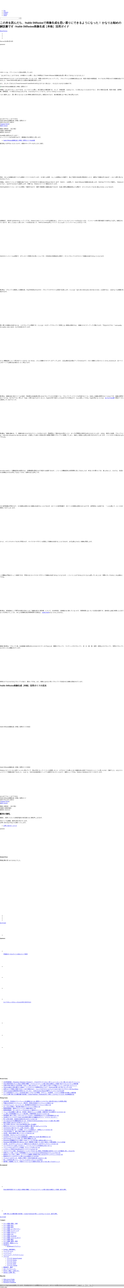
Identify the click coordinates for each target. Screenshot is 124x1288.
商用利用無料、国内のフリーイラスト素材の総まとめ (19, 1108)
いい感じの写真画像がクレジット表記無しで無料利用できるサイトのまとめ (26, 1113)
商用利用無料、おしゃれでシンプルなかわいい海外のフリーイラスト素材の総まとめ (29, 1110)
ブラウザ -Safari (11, 1263)
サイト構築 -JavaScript (9, 1236)
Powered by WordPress (9, 1282)
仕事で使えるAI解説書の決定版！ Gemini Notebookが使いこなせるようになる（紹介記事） (30, 1213)
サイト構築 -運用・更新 (10, 1241)
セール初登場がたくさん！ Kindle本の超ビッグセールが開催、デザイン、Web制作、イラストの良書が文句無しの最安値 (39, 1092)
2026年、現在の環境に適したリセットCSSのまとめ (18, 1133)
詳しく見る (89, 1285)
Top (4, 10)
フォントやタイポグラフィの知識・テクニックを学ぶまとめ (21, 1147)
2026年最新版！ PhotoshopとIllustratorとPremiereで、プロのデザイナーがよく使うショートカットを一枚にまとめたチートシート (41, 1082)
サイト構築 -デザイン (9, 1232)
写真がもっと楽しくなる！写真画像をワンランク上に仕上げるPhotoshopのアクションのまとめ (31, 1152)
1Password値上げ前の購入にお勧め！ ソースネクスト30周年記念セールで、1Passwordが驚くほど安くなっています (37, 1087)
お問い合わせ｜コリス (10, 825)
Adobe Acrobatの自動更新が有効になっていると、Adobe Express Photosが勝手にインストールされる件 (33, 1091)
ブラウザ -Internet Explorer (14, 1258)
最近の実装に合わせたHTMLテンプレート (16, 1122)
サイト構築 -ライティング (11, 1230)
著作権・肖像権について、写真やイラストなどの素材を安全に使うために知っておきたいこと (31, 1161)
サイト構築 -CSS (8, 1234)
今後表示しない (81, 1285)
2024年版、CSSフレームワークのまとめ (15, 1135)
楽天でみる (3, 125)
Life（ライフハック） (9, 1269)
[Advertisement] (62, 58)
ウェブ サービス (8, 1251)
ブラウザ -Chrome (12, 1265)
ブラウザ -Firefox (12, 1260)
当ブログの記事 (109, 398)
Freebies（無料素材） (9, 1249)
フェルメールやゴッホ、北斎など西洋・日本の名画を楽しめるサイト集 (25, 1158)
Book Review (3, 31)
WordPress (6, 1244)
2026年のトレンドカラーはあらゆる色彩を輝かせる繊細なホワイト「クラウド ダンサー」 (30, 1117)
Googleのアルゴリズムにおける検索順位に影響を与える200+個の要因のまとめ (27, 1136)
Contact (5, 13)
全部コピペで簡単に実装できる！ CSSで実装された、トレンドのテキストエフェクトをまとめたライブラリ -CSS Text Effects (40, 1089)
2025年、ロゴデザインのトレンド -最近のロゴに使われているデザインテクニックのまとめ (30, 1144)
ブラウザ (6, 1256)
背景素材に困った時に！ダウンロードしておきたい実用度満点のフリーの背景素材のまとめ (31, 1115)
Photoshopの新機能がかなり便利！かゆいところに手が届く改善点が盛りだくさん (27, 1140)
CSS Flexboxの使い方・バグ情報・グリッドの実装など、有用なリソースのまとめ (27, 1129)
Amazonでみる (4, 124)
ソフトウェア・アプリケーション (13, 1254)
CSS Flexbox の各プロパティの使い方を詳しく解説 (18, 1128)
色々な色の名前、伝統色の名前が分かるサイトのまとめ (20, 1119)
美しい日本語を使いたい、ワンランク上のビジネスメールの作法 (23, 1160)
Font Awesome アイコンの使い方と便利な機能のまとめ (19, 1138)
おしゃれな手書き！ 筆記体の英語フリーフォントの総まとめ (21, 1106)
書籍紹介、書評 (8, 1267)
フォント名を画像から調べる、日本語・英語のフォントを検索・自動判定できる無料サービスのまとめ (34, 1112)
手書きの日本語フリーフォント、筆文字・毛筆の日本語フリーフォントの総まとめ (28, 1103)
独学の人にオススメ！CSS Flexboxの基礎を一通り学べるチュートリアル (25, 1126)
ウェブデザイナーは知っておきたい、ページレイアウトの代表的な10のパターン (27, 1145)
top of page (3, 923)
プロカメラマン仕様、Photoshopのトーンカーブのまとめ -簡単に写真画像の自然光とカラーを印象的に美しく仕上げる (39, 1151)
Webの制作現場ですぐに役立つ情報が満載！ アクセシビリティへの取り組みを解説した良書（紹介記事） (35, 1189)
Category (5, 12)
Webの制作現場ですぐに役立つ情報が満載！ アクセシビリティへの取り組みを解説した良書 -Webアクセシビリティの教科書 (40, 1083)
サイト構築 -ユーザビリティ (11, 1229)
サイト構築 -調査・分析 (10, 1223)
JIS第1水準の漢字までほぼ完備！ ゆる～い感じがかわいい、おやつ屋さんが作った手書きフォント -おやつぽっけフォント (40, 1085)
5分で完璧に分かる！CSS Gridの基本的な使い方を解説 (19, 1124)
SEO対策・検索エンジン (10, 1243)
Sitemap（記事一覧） (9, 1272)
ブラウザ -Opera (11, 1262)
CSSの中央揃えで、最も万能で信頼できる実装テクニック (20, 1131)
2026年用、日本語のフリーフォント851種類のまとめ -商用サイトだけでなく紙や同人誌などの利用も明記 (35, 1101)
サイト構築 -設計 (8, 1225)
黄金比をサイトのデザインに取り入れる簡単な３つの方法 (20, 1156)
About (5, 15)
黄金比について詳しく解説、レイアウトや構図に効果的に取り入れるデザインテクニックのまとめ (33, 1154)
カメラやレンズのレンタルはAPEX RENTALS (17, 1002)
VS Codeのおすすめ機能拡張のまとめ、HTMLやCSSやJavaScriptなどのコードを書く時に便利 (31, 1121)
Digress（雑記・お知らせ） (11, 1270)
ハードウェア (7, 1253)
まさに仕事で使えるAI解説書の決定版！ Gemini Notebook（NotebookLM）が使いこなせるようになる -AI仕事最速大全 (38, 1094)
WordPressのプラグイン (14, 1246)
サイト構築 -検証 (8, 1239)
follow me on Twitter (9, 1279)
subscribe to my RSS (9, 1280)
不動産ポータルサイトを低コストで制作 (15, 954)
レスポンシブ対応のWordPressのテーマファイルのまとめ (20, 1149)
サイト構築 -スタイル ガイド (12, 1237)
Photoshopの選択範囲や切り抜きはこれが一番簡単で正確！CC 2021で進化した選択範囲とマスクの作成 (34, 1142)
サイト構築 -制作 (8, 1227)
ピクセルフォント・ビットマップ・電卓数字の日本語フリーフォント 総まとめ (27, 1105)
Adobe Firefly (45, 612)
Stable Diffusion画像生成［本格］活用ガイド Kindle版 (19, 140)
